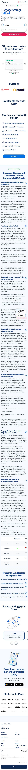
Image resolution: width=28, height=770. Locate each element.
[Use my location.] (25, 25)
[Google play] (9, 684)
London (3, 732)
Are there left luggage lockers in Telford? (12, 597)
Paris (16, 732)
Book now (14, 156)
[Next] (16, 643)
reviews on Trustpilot (16, 208)
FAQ (2, 743)
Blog (2, 745)
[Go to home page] (5, 2)
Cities (5, 723)
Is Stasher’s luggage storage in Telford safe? (13, 579)
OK (14, 766)
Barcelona (4, 734)
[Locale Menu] (18, 1)
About (3, 741)
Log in (22, 2)
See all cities (4, 737)
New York (17, 734)
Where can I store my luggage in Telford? (12, 583)
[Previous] (11, 643)
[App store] (19, 684)
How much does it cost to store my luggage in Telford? (12, 588)
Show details (22, 762)
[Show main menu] (25, 1)
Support (17, 743)
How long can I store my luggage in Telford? (12, 593)
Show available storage (14, 34)
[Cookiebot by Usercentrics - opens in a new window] (21, 751)
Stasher (3, 338)
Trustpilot (14, 367)
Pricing (16, 741)
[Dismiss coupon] (26, 309)
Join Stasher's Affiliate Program (21, 746)
